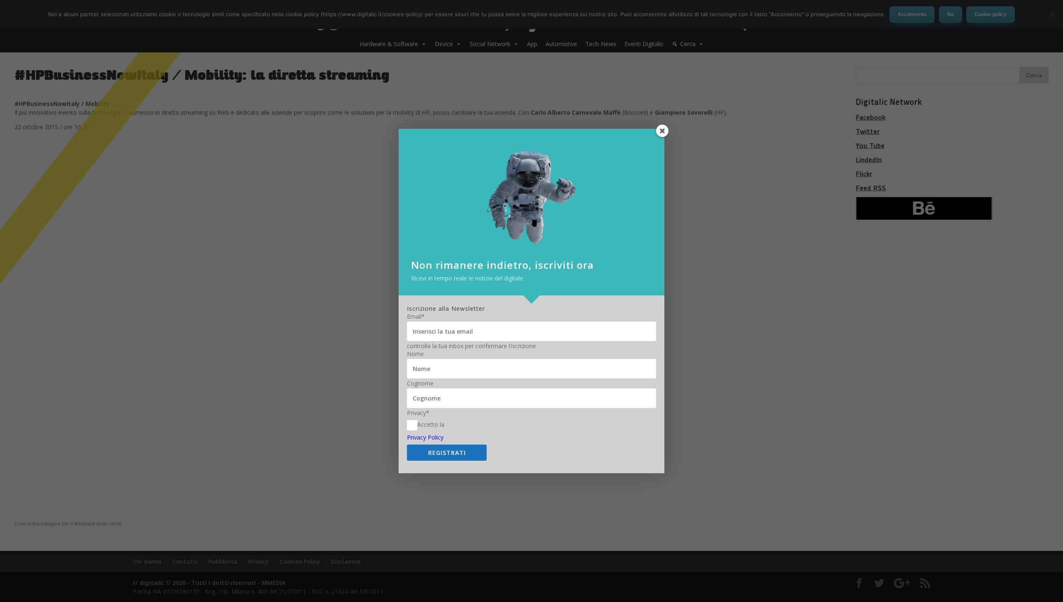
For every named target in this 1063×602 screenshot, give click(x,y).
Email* (416, 316)
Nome (415, 354)
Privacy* (418, 413)
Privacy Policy (425, 437)
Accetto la (430, 424)
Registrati (447, 453)
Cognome (420, 383)
